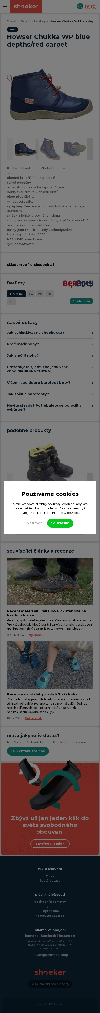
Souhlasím (60, 523)
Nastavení (35, 523)
